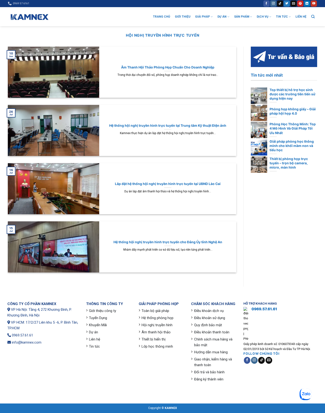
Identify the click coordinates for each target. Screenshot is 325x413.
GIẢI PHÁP (202, 16)
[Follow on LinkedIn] (307, 3)
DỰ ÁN (222, 16)
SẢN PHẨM (241, 16)
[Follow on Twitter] (287, 3)
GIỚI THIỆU (182, 16)
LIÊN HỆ (300, 16)
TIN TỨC (282, 16)
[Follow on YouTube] (314, 3)
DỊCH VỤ (262, 16)
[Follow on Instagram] (273, 3)
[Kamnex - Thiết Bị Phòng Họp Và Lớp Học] (29, 17)
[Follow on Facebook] (266, 3)
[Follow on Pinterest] (300, 3)
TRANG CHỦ (161, 16)
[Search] (313, 16)
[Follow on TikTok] (280, 3)
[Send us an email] (294, 3)
